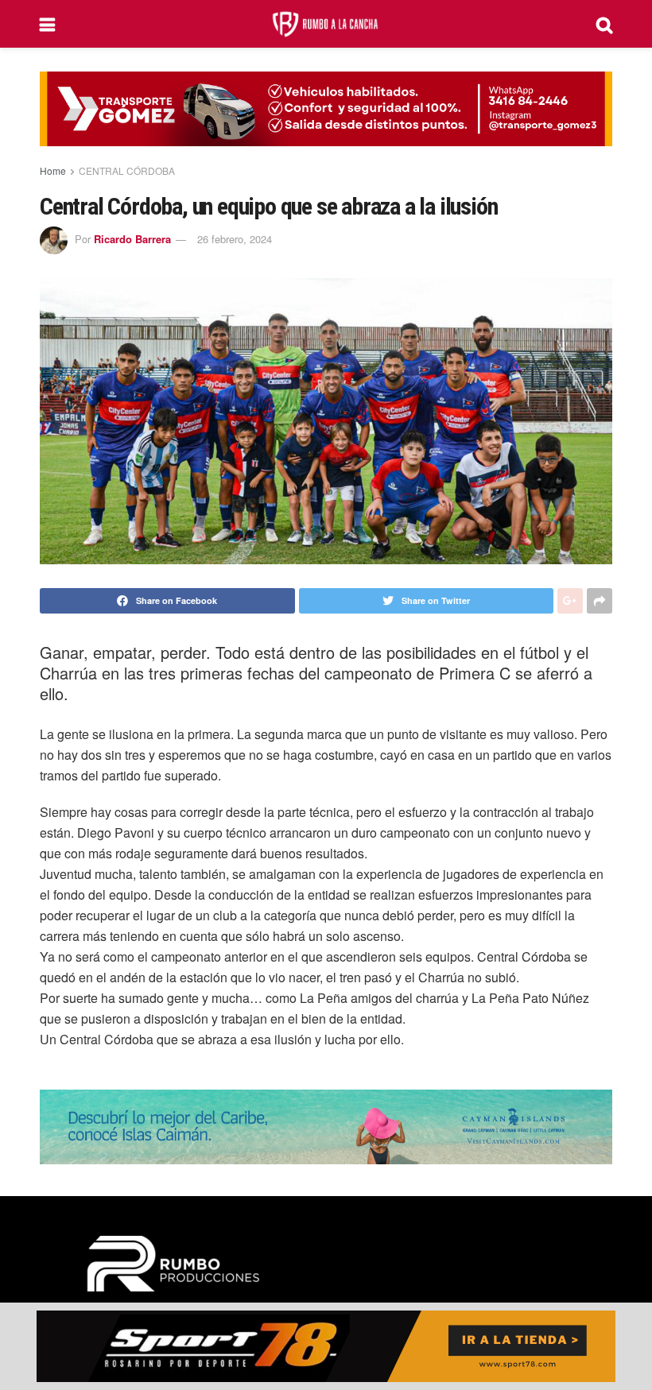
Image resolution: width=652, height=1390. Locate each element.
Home (53, 170)
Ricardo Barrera (132, 238)
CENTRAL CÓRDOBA (127, 170)
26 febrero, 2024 (234, 238)
